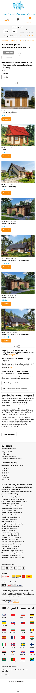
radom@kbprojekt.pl (12, 535)
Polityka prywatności (7, 670)
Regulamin (18, 670)
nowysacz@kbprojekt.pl (16, 524)
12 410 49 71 (5, 473)
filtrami (6, 31)
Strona (15, 83)
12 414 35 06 (5, 469)
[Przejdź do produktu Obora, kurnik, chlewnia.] (18, 98)
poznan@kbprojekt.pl (12, 533)
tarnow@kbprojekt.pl (12, 546)
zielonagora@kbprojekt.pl (17, 557)
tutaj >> (12, 368)
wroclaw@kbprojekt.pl (14, 555)
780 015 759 (5, 479)
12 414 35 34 (5, 471)
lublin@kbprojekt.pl (11, 519)
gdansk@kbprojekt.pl (12, 504)
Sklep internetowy (16, 681)
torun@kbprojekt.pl (11, 548)
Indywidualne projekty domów (11, 383)
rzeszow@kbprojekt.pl (14, 537)
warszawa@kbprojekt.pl (15, 553)
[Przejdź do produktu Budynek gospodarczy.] (18, 172)
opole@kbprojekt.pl (11, 528)
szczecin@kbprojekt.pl (14, 544)
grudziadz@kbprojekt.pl (15, 508)
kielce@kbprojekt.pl (12, 515)
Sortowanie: (4, 73)
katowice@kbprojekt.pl (15, 512)
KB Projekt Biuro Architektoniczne (9, 40)
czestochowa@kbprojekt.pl (18, 501)
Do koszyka (6, 119)
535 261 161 (5, 477)
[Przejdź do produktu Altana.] (18, 135)
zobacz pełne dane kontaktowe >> (11, 458)
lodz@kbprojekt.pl (10, 521)
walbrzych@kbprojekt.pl (15, 551)
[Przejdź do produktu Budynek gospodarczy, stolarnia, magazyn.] (18, 246)
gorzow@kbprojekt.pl (16, 506)
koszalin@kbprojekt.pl (14, 517)
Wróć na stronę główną (9, 434)
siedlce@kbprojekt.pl (12, 539)
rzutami (14, 31)
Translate (16, 602)
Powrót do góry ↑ (6, 675)
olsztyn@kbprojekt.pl (13, 526)
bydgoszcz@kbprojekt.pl (16, 499)
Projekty (22, 40)
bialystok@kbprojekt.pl (15, 497)
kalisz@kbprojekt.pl (12, 510)
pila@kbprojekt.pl (9, 530)
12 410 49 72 (5, 475)
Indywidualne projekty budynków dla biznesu (15, 388)
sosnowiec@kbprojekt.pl (16, 542)
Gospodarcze (9, 52)
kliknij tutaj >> (13, 355)
